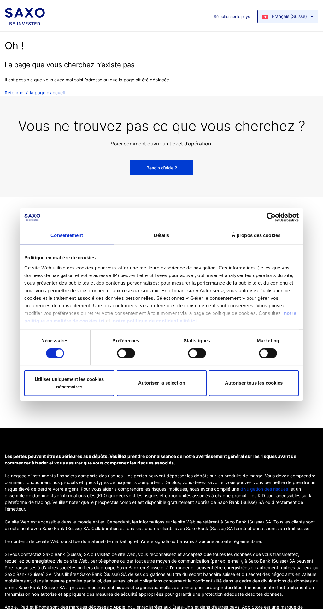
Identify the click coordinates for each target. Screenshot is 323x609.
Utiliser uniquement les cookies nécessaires (69, 383)
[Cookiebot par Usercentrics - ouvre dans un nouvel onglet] (271, 217)
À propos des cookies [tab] (256, 235)
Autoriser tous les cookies (254, 383)
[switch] (126, 353)
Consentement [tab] (66, 235)
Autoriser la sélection (161, 383)
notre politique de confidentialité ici (155, 320)
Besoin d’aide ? (161, 167)
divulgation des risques (264, 489)
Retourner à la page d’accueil (35, 92)
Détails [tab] (161, 235)
